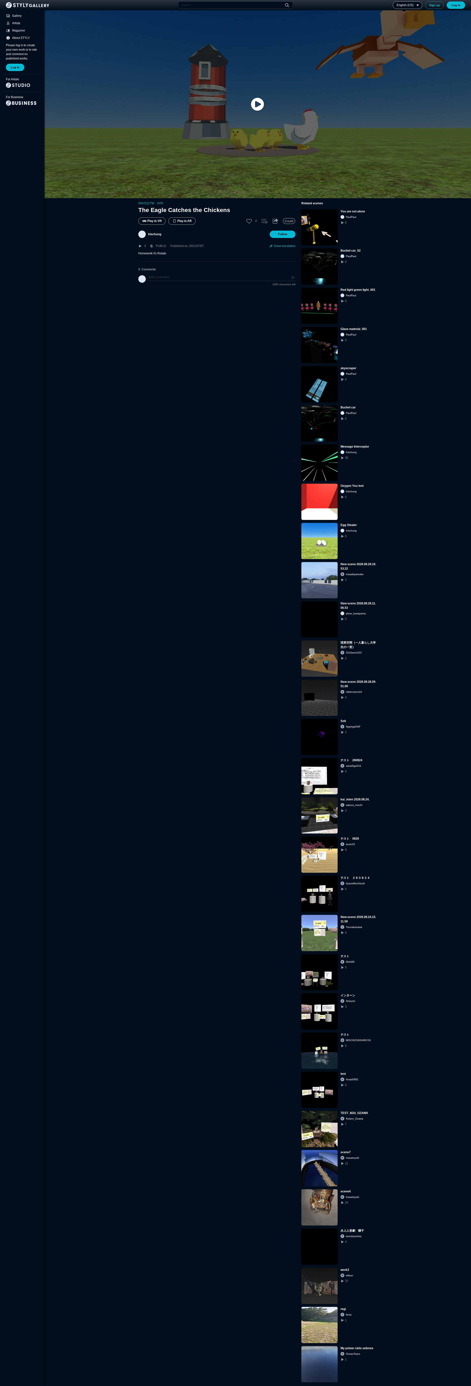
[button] (249, 221)
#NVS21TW (146, 203)
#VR (160, 203)
